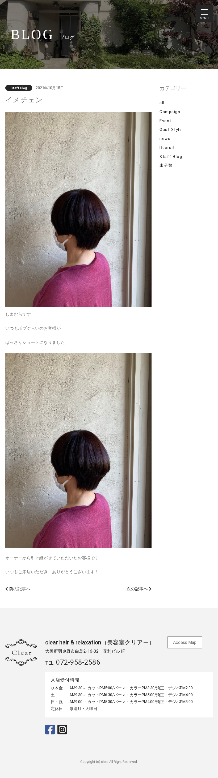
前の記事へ (19, 588)
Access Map (184, 642)
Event (165, 120)
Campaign (170, 111)
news (165, 138)
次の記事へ (138, 588)
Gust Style (171, 129)
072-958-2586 (78, 662)
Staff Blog (171, 156)
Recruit (167, 147)
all (162, 102)
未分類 (166, 165)
